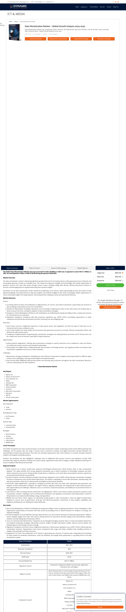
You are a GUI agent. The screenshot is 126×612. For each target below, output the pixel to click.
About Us (115, 7)
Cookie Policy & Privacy (83, 603)
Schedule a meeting (104, 39)
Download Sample (35, 39)
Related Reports (82, 268)
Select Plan (110, 285)
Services (102, 7)
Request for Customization (58, 39)
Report (16, 21)
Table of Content (34, 268)
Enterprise (109, 281)
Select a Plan (110, 268)
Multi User (109, 277)
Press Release (94, 7)
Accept (100, 607)
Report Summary (12, 268)
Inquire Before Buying (81, 39)
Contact (109, 7)
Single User (109, 273)
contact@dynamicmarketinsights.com (19, 2)
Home (77, 7)
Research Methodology (58, 268)
